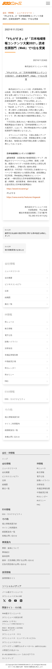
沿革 (7, 291)
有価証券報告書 (11, 355)
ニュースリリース (24, 13)
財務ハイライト (11, 342)
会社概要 (8, 278)
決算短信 (8, 348)
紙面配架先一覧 (11, 430)
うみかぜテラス (18, 654)
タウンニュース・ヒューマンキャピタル (19, 638)
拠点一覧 (8, 304)
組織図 (7, 297)
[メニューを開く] (48, 3)
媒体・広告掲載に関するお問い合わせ (18, 560)
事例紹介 (6, 552)
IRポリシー (9, 375)
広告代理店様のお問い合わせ (14, 564)
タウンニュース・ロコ (11, 634)
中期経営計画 (10, 361)
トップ (5, 459)
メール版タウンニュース (12, 592)
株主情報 (8, 328)
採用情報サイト (8, 578)
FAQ (6, 381)
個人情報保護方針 (12, 417)
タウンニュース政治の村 (12, 617)
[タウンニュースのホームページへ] (12, 3)
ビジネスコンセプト (13, 284)
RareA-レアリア (12, 629)
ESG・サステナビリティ (15, 399)
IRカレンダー (10, 368)
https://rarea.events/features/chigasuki (23, 197)
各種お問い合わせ (12, 437)
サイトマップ (7, 658)
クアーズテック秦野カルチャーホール (24, 646)
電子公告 (8, 335)
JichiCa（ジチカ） (13, 622)
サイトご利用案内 (12, 424)
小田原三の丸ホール (10, 650)
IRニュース (9, 322)
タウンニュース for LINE (12, 596)
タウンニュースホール (11, 642)
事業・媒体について (10, 548)
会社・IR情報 (8, 13)
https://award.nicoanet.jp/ (18, 189)
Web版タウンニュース (11, 613)
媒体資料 (6, 556)
